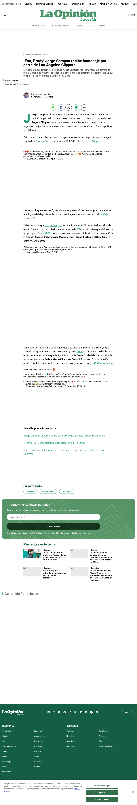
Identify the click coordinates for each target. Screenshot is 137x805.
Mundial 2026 (38, 26)
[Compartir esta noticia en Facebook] (61, 107)
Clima (101, 741)
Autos (36, 756)
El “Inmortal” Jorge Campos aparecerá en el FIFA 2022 (54, 442)
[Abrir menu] (5, 15)
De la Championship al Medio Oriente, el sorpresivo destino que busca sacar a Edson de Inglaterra (101, 575)
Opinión (37, 751)
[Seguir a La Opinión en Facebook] (48, 712)
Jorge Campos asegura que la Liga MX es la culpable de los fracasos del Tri (66, 435)
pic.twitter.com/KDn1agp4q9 (52, 384)
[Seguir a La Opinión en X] (54, 712)
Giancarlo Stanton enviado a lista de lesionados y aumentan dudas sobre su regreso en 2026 (101, 557)
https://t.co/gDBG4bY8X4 (35, 249)
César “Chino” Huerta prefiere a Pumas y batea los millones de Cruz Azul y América (54, 556)
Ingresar (131, 15)
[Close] (133, 792)
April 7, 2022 (57, 158)
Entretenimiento (9, 746)
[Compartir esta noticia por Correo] (76, 107)
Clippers (96, 141)
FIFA (79, 229)
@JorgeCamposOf (71, 374)
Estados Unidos (45, 4)
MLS (91, 26)
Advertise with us (106, 746)
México (125, 4)
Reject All (102, 793)
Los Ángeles (39, 741)
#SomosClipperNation (91, 154)
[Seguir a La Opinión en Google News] (75, 712)
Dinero (4, 751)
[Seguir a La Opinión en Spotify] (91, 712)
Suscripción (71, 741)
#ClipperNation (70, 151)
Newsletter (71, 736)
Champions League (59, 26)
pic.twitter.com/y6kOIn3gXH (36, 156)
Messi (102, 26)
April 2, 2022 (53, 252)
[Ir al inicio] (12, 712)
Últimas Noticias (11, 4)
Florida (37, 767)
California (38, 762)
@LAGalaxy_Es (66, 154)
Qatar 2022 (44, 233)
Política (62, 4)
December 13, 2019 (75, 386)
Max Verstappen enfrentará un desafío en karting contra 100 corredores (54, 574)
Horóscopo (71, 746)
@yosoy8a (55, 374)
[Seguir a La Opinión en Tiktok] (70, 712)
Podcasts (70, 731)
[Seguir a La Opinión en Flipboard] (80, 712)
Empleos (102, 736)
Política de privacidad (52, 533)
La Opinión (27, 55)
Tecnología (6, 762)
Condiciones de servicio (81, 533)
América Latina (108, 4)
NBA (80, 351)
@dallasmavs (29, 376)
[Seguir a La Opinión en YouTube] (64, 712)
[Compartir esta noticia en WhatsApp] (53, 107)
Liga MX (78, 26)
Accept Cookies (102, 799)
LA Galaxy (105, 214)
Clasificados (104, 731)
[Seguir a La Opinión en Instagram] (59, 712)
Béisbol (94, 550)
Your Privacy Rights (102, 786)
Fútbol (45, 55)
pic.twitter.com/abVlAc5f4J (60, 249)
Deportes (37, 55)
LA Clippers (67, 491)
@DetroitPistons (47, 376)
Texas (4, 767)
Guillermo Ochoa (103, 363)
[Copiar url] (84, 107)
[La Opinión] (68, 15)
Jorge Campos (53, 225)
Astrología (6, 772)
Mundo (92, 4)
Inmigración (77, 4)
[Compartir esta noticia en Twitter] (68, 107)
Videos (28, 4)
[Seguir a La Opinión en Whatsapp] (86, 712)
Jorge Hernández (43, 94)
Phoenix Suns (42, 141)
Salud (4, 756)
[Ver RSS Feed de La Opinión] (96, 712)
